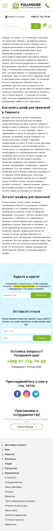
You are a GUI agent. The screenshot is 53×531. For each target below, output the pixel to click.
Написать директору (15, 515)
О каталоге (10, 477)
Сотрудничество (13, 482)
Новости (9, 454)
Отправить (42, 338)
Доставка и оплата (15, 445)
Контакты (10, 459)
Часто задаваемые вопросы (20, 501)
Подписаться (41, 295)
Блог (7, 449)
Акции (8, 463)
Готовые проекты (14, 519)
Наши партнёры (13, 487)
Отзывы (9, 491)
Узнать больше (25, 426)
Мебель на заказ (16, 17)
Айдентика (10, 524)
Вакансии (10, 496)
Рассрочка (11, 468)
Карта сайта (11, 510)
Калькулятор (12, 473)
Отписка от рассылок (16, 505)
